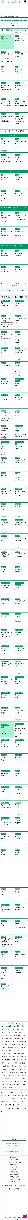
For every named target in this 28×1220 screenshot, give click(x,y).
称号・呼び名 (21, 1044)
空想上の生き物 (14, 1038)
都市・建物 (5, 1035)
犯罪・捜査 (15, 1177)
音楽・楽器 (17, 1035)
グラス (9, 1108)
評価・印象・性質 (20, 1063)
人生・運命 (16, 1026)
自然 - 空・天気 (7, 1087)
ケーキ (22, 1102)
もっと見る (3, 151)
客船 (10, 1105)
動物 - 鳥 (4, 1029)
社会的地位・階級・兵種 (14, 1032)
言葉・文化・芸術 (11, 1081)
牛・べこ (23, 1105)
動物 (11, 1035)
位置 (22, 1050)
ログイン (3, 2)
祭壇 (17, 1105)
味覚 (24, 1066)
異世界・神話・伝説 (17, 1060)
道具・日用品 (11, 1075)
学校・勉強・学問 (19, 1054)
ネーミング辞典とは (15, 1189)
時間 (4, 1047)
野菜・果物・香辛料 (10, 1044)
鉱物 (18, 1050)
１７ (3, 1108)
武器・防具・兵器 (8, 1066)
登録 (3, 1)
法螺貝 (8, 1095)
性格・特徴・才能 (10, 1050)
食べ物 (4, 1054)
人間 (22, 1026)
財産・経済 (11, 1029)
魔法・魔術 (16, 1057)
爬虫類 (17, 1047)
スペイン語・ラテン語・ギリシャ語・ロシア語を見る (14, 284)
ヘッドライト (6, 1099)
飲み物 (7, 1041)
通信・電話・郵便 (8, 1078)
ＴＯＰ (5, 1217)
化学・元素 (18, 1066)
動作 (3, 1026)
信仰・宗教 (11, 1069)
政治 (10, 1057)
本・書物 (10, 1047)
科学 (15, 1087)
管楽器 (14, 1099)
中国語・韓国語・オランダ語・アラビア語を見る (14, 291)
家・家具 (13, 1041)
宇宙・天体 (20, 1075)
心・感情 (4, 1057)
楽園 (19, 1095)
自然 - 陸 (9, 1054)
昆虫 (4, 1069)
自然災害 (8, 1026)
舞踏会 (14, 1095)
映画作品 (24, 1095)
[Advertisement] (14, 9)
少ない (17, 1108)
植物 (21, 1072)
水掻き (16, 1102)
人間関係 (7, 1060)
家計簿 (3, 1095)
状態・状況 (19, 1069)
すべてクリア (14, 1149)
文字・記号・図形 (14, 1072)
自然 (17, 1029)
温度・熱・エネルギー (19, 1084)
